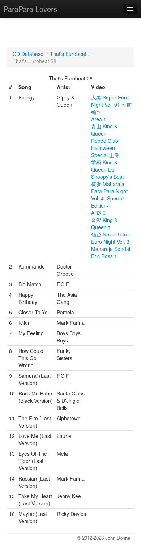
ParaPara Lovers (30, 9)
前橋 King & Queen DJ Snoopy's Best (107, 169)
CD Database (28, 53)
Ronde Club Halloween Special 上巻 (105, 148)
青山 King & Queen (104, 130)
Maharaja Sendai (110, 248)
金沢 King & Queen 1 (104, 223)
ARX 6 (98, 212)
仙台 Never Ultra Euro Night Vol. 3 (110, 238)
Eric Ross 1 (104, 256)
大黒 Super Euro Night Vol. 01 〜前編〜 (111, 104)
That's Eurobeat (68, 53)
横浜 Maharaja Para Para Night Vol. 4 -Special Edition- (109, 194)
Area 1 (98, 119)
